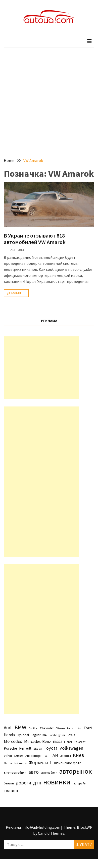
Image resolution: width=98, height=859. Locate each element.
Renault (25, 748)
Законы (65, 756)
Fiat (79, 728)
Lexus (71, 735)
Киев (78, 755)
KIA (44, 735)
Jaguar (35, 735)
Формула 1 (40, 762)
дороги (23, 783)
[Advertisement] (49, 99)
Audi (8, 728)
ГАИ (54, 755)
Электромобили (15, 772)
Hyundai (23, 735)
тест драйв (78, 783)
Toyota (51, 748)
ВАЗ (46, 756)
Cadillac (33, 728)
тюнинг (11, 790)
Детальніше (16, 293)
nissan (59, 741)
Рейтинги (20, 763)
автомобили (49, 772)
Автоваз (18, 756)
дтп (37, 782)
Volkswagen (71, 748)
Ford (88, 728)
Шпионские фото (67, 763)
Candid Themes (51, 833)
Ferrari (71, 728)
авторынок (75, 771)
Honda (9, 734)
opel (69, 742)
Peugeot (79, 742)
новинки (56, 781)
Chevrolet (47, 728)
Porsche (10, 748)
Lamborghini (57, 735)
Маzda (8, 763)
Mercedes (13, 741)
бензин (9, 783)
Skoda (37, 748)
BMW (20, 727)
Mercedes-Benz (37, 741)
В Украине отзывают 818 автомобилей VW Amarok (35, 239)
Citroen (60, 728)
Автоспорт (33, 755)
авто (33, 772)
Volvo (8, 755)
